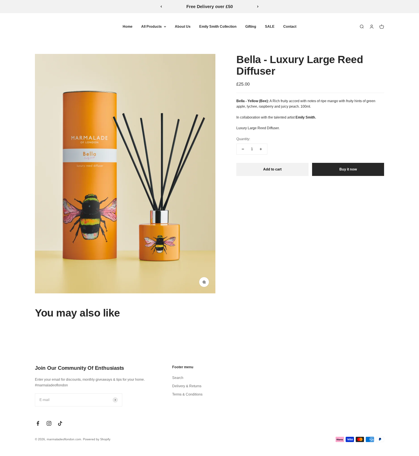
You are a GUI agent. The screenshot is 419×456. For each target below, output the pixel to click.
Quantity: (243, 139)
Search (177, 378)
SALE (270, 26)
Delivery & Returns (186, 386)
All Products (151, 26)
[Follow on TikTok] (60, 423)
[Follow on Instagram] (49, 423)
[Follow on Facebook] (38, 423)
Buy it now (348, 169)
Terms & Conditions (187, 394)
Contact (289, 26)
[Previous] (161, 6)
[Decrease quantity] (243, 149)
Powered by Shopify (96, 439)
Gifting (250, 26)
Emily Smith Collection (218, 26)
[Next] (258, 6)
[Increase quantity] (260, 149)
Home (127, 26)
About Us (183, 26)
